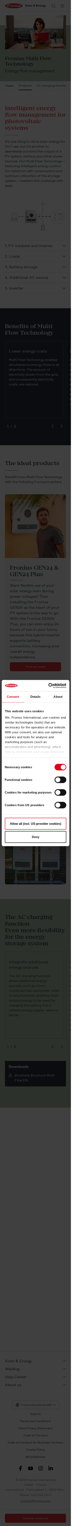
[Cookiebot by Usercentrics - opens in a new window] (49, 685)
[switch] (60, 779)
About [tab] (57, 696)
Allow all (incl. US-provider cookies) (35, 823)
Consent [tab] (13, 696)
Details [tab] (35, 696)
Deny (35, 837)
